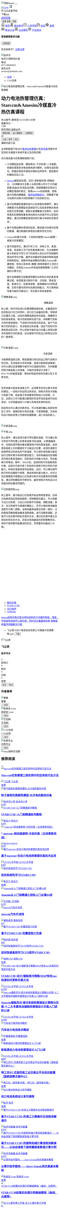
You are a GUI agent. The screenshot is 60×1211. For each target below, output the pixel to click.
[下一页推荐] (2, 766)
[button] (30, 87)
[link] (5, 640)
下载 (18, 634)
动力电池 (11, 609)
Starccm (10, 180)
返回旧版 (5, 18)
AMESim (11, 611)
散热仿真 (11, 602)
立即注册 (19, 49)
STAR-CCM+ (13, 605)
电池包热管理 (29, 149)
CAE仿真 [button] (11, 80)
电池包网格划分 (36, 195)
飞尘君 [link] (5, 646)
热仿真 (44, 149)
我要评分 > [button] (6, 123)
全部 (9, 77)
